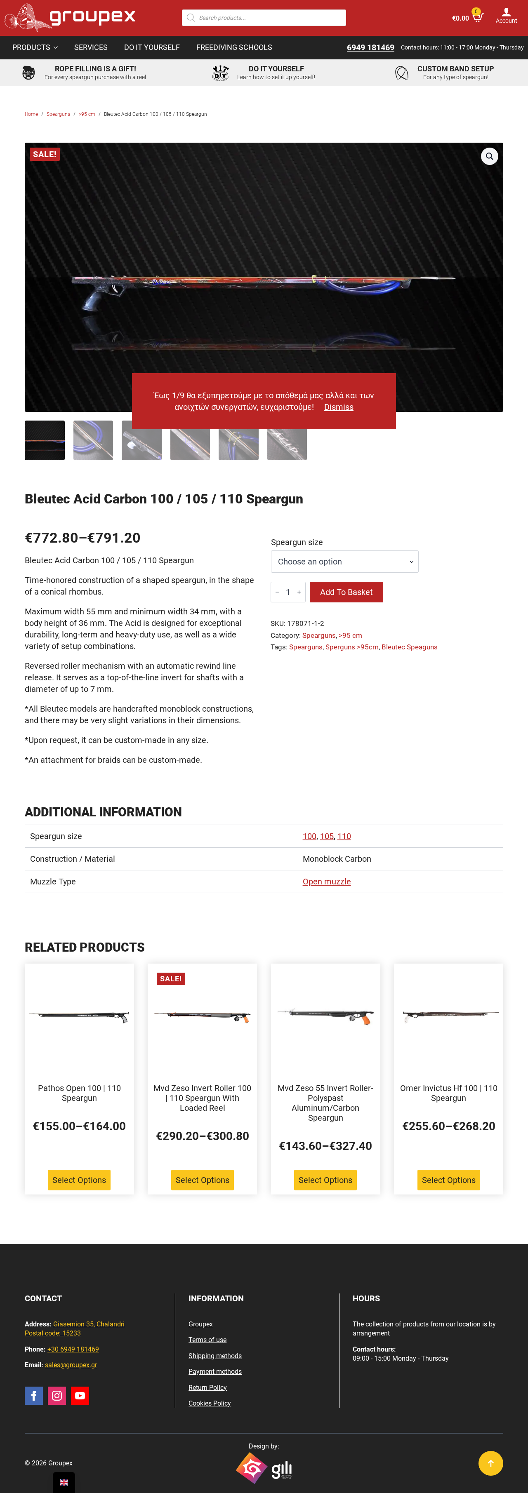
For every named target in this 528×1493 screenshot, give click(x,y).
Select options (79, 1180)
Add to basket (346, 592)
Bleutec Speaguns (410, 647)
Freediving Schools (234, 47)
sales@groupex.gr (71, 1365)
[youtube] (80, 1396)
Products (31, 47)
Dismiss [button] (339, 407)
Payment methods (215, 1371)
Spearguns (58, 114)
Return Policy (208, 1388)
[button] (489, 156)
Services (91, 47)
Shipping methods (215, 1356)
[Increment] (299, 592)
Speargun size (297, 542)
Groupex (201, 1324)
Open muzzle (327, 881)
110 (344, 836)
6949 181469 (370, 47)
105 (327, 836)
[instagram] (57, 1396)
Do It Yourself (152, 47)
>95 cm (87, 114)
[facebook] (34, 1396)
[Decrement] (277, 592)
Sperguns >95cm (352, 647)
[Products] (58, 48)
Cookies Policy (210, 1403)
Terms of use (207, 1340)
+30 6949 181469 (73, 1349)
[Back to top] (490, 1463)
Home (31, 114)
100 (309, 836)
